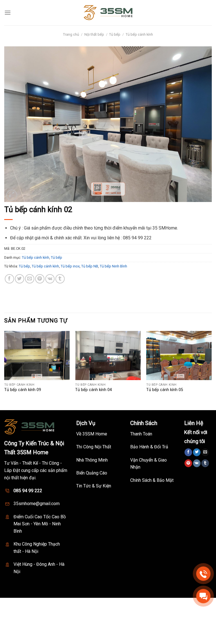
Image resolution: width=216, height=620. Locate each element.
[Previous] (4, 370)
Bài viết (146, 604)
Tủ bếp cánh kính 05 (164, 389)
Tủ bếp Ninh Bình (113, 266)
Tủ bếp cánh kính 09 (22, 389)
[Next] (211, 370)
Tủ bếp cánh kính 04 (93, 389)
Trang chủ (71, 34)
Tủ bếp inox (70, 266)
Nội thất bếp (94, 34)
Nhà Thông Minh (98, 604)
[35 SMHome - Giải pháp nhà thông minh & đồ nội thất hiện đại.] (108, 12)
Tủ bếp (114, 34)
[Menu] (7, 12)
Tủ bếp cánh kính (139, 34)
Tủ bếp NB (89, 266)
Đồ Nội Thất (126, 604)
